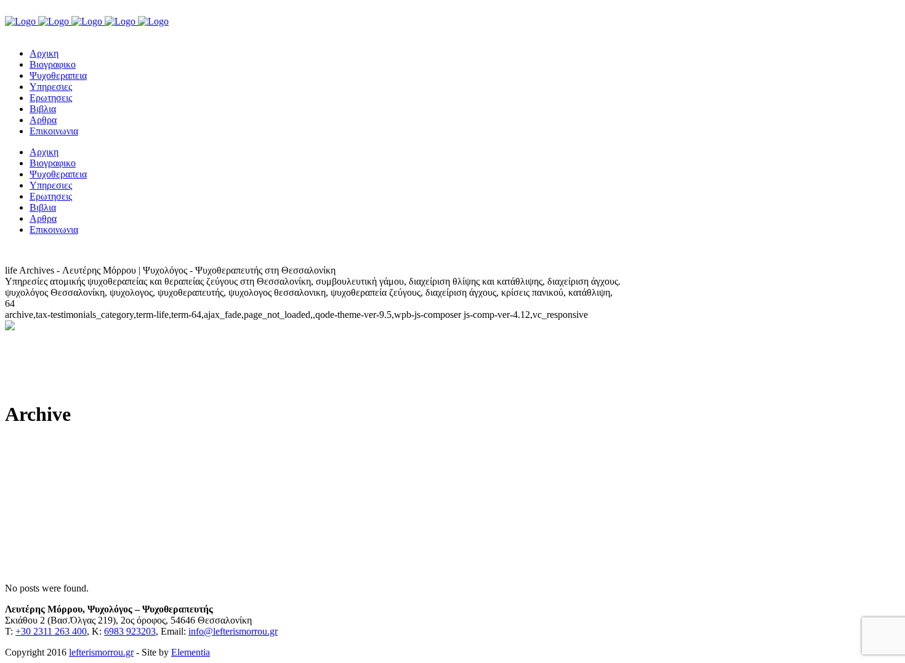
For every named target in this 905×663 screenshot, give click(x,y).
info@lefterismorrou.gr (233, 631)
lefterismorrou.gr (101, 652)
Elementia (190, 652)
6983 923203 (130, 631)
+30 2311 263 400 (51, 631)
